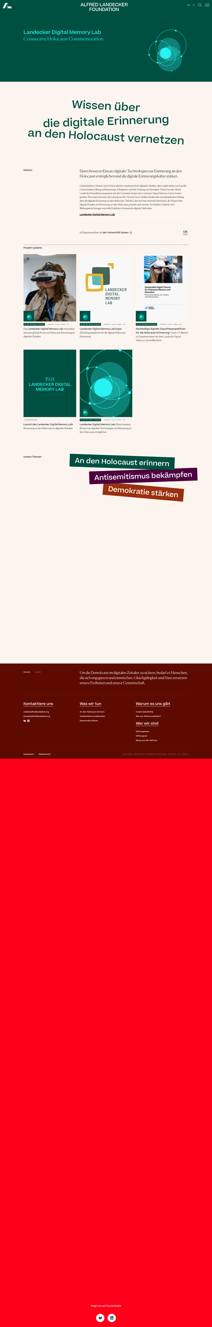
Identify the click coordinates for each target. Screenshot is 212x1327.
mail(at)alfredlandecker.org (36, 712)
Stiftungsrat (141, 736)
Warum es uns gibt (153, 703)
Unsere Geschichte (144, 712)
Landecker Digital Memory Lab (97, 214)
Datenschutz (44, 754)
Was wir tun (90, 703)
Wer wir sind (147, 723)
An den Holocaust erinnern (92, 712)
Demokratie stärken (89, 720)
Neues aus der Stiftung (146, 740)
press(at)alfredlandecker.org (37, 716)
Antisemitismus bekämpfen (92, 716)
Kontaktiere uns (38, 703)
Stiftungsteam (142, 731)
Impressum (29, 754)
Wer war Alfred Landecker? (148, 716)
